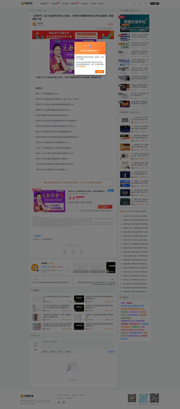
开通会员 (99, 72)
